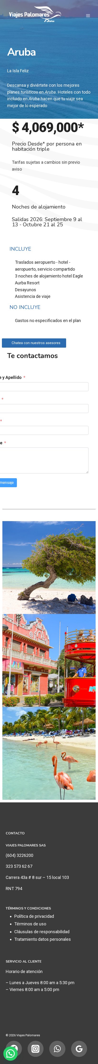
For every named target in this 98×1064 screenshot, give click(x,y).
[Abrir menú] (87, 15)
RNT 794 (14, 888)
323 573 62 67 (19, 866)
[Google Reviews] (79, 1049)
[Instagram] (36, 1049)
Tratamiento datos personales (42, 939)
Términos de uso (30, 923)
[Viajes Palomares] (37, 15)
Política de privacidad (34, 916)
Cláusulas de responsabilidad (41, 931)
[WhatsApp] (57, 1049)
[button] (34, 343)
